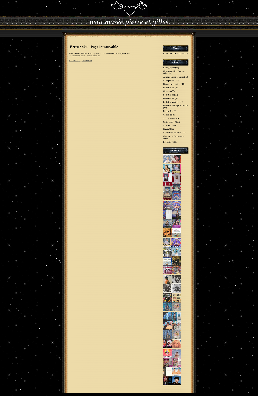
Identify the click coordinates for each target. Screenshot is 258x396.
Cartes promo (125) (171, 122)
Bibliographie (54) (171, 68)
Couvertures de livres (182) (174, 133)
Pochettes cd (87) (170, 95)
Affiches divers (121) (172, 125)
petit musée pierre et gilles (129, 22)
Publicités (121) (170, 142)
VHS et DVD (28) (171, 118)
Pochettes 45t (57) (171, 98)
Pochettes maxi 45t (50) (173, 102)
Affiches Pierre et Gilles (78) (175, 77)
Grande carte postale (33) (174, 84)
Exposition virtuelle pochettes (175, 54)
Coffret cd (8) (169, 115)
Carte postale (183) (171, 80)
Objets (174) (168, 129)
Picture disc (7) (169, 111)
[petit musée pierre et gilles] (129, 8)
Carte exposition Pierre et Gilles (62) (174, 72)
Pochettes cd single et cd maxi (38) (176, 106)
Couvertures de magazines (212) (174, 137)
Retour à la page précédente (80, 60)
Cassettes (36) (169, 91)
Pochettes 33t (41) (171, 88)
